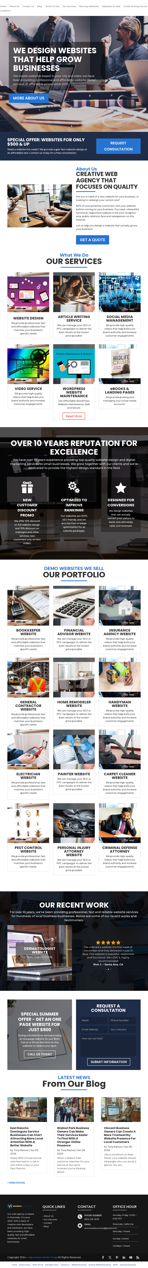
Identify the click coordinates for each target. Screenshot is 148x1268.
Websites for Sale (111, 6)
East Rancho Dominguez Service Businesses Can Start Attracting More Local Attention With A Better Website (26, 1136)
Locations (5, 11)
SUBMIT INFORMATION (109, 1062)
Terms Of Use (52, 6)
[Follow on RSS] (138, 1257)
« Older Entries (16, 1182)
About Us (14, 6)
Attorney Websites (89, 6)
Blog (39, 6)
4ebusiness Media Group (42, 1257)
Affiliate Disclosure (79, 1265)
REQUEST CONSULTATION (118, 146)
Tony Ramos (21, 1150)
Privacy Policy (24, 1265)
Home (3, 6)
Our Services (69, 6)
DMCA (115, 1265)
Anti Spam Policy (52, 1265)
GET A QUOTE (92, 239)
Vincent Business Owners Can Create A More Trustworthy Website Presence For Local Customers (120, 1135)
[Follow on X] (110, 1257)
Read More (74, 416)
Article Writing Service (135, 6)
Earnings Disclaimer (128, 1265)
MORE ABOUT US (28, 98)
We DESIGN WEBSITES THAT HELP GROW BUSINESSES (55, 59)
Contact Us (28, 6)
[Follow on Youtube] (131, 1257)
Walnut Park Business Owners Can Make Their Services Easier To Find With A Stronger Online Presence (73, 1136)
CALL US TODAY (39, 1054)
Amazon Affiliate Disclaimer (100, 1265)
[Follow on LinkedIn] (124, 1257)
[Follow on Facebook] (103, 1257)
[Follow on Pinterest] (117, 1257)
